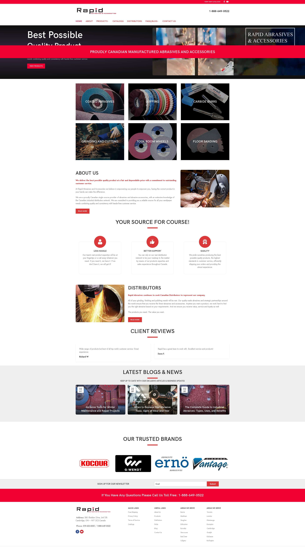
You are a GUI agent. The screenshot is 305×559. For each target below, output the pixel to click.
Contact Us (158, 532)
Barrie (182, 512)
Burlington (210, 540)
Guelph (209, 532)
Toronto (209, 512)
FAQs (156, 524)
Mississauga (211, 520)
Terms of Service (134, 520)
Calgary (183, 540)
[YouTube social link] (82, 531)
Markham (183, 516)
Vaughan (183, 520)
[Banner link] (100, 101)
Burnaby (183, 528)
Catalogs (131, 524)
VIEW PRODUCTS (36, 66)
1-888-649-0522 (219, 11)
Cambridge (211, 528)
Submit (213, 484)
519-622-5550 (89, 526)
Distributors (158, 520)
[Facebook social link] (77, 531)
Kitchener (210, 536)
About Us (157, 512)
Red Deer (183, 536)
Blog (156, 528)
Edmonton (184, 524)
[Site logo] (96, 11)
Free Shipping (133, 512)
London (209, 516)
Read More (82, 211)
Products (157, 516)
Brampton (210, 524)
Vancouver (184, 532)
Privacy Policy (133, 516)
